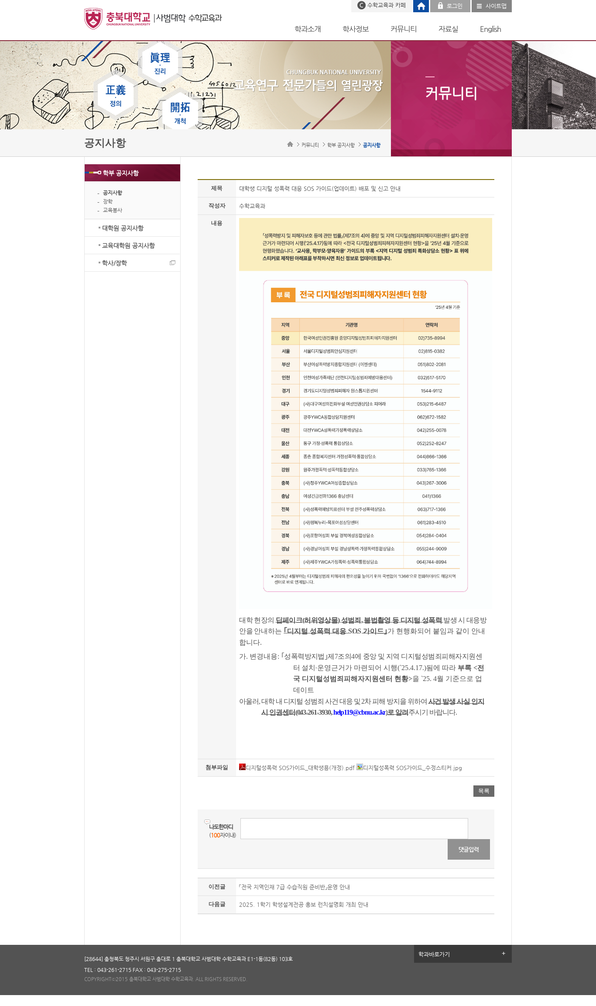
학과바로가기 (434, 954)
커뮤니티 (403, 28)
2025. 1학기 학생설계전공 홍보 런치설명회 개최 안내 (303, 904)
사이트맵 (496, 6)
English (490, 28)
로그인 (454, 6)
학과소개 (308, 28)
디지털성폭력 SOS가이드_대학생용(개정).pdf (300, 767)
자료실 (448, 28)
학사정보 (356, 28)
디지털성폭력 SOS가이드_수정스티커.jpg (412, 767)
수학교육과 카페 (386, 5)
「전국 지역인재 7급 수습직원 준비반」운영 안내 (294, 887)
